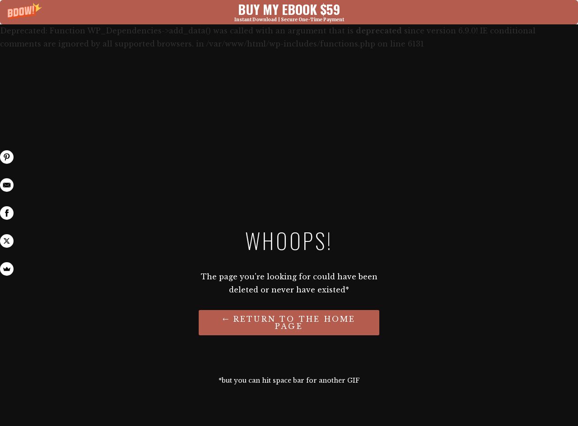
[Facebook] (7, 213)
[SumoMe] (7, 269)
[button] (289, 12)
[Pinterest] (7, 157)
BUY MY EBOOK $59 (289, 8)
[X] (7, 241)
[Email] (7, 185)
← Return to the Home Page (289, 323)
